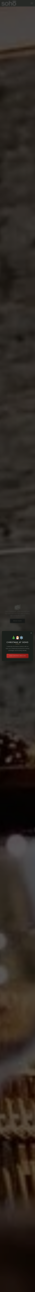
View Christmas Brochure (17, 656)
